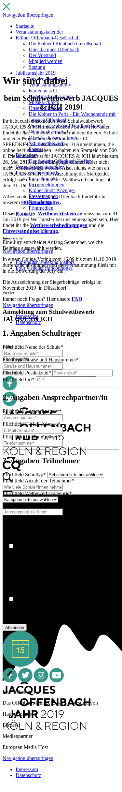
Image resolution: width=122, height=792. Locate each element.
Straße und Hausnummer (41, 359)
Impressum (27, 769)
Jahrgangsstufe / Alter (37, 505)
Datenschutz (28, 775)
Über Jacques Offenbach (54, 49)
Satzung (37, 67)
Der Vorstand (42, 55)
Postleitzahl (27, 372)
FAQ (77, 299)
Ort (18, 379)
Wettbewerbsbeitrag (60, 213)
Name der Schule (33, 347)
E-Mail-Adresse (31, 424)
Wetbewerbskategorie (37, 493)
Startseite (25, 26)
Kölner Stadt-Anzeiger (52, 190)
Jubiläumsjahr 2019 (36, 73)
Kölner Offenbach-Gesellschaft (48, 37)
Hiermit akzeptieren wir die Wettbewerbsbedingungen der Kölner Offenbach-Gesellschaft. (58, 611)
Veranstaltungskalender (39, 32)
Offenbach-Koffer (40, 202)
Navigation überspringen (28, 15)
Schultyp (24, 474)
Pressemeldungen (46, 184)
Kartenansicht (43, 90)
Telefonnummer (31, 436)
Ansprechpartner (32, 411)
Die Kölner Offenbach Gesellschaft (65, 43)
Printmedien (41, 208)
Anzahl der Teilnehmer (39, 480)
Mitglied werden (45, 61)
